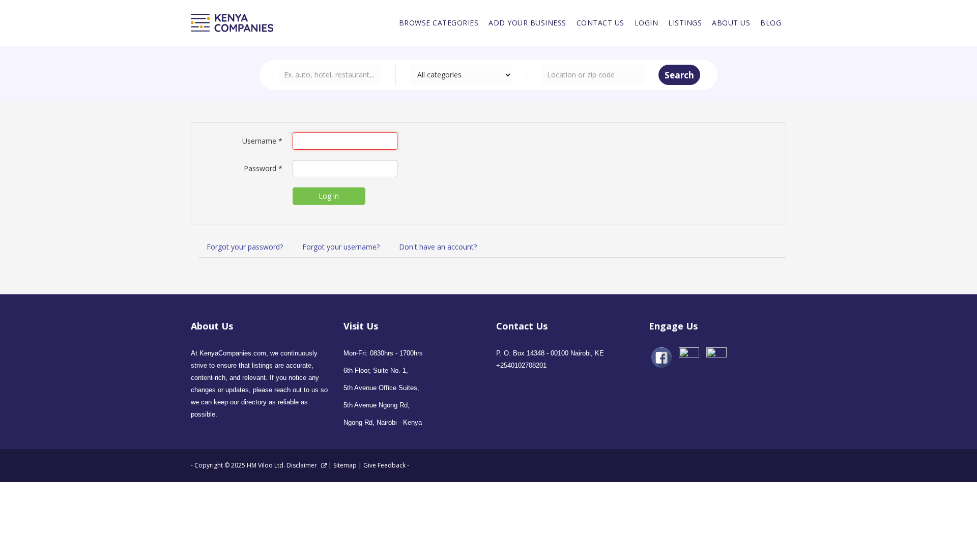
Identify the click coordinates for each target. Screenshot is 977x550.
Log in (329, 196)
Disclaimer (302, 465)
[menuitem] (439, 23)
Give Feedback (384, 465)
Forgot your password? (245, 247)
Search (679, 75)
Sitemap (345, 465)
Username (262, 141)
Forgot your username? (341, 247)
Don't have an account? (438, 247)
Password (263, 168)
